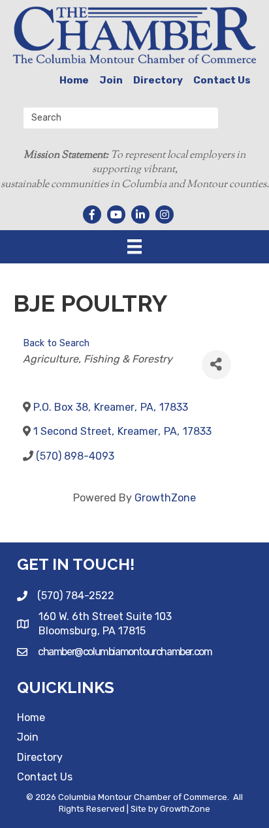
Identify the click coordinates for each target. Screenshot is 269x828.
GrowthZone (165, 498)
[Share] (216, 364)
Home (74, 80)
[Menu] (134, 246)
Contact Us (222, 80)
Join (111, 80)
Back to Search (56, 343)
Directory (158, 80)
